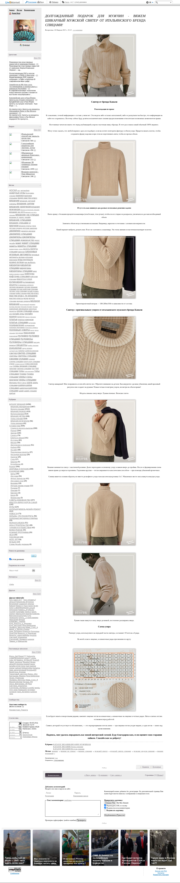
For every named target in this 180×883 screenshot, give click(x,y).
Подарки (14, 488)
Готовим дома (14, 426)
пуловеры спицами (21, 341)
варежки (20, 195)
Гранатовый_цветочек (18, 674)
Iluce (26, 606)
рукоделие (15, 348)
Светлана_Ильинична (18, 637)
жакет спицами (30, 243)
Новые (160, 775)
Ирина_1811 (33, 674)
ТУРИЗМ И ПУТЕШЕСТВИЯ (20, 528)
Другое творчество (18, 479)
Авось (67, 2)
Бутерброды (16, 464)
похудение (19, 333)
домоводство (27, 240)
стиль (11, 584)
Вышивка (14, 483)
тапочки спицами (24, 369)
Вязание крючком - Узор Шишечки (30, 173)
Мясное (14, 443)
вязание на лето (17, 212)
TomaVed (26, 662)
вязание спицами (20, 219)
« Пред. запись (90, 775)
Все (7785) (36, 652)
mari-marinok (31, 666)
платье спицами (18, 322)
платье (13, 319)
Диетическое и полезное (20, 445)
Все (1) (38, 580)
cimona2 (30, 604)
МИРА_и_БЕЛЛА (16, 629)
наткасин (13, 692)
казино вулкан (16, 262)
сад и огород (27, 348)
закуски (21, 252)
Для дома (14, 476)
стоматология (19, 364)
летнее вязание (16, 287)
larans (30, 606)
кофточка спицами (19, 276)
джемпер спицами (20, 233)
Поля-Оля (13, 633)
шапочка (23, 388)
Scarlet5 (12, 612)
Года (29, 616)
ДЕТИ (11, 535)
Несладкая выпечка (18, 455)
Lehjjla (33, 658)
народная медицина (18, 309)
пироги (27, 317)
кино (35, 271)
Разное (13, 431)
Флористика (15, 498)
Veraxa (32, 662)
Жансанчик (13, 620)
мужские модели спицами (144, 751)
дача (34, 226)
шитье (12, 393)
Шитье (13, 474)
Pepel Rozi (10, 13)
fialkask (12, 606)
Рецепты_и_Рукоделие (27, 633)
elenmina (19, 664)
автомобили (25, 190)
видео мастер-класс (27, 198)
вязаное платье (25, 226)
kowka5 (27, 664)
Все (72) (37, 130)
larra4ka (12, 666)
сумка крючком (31, 364)
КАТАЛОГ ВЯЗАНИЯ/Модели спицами (68, 749)
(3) (35, 160)
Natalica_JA (22, 610)
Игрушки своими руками (20, 486)
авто (18, 190)
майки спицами (21, 293)
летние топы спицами (18, 291)
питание (33, 317)
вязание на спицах (27, 214)
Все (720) (37, 594)
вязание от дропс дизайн (20, 217)
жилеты (26, 249)
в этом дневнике (17, 559)
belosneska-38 (22, 602)
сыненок (30, 639)
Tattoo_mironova (15, 662)
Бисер (13, 495)
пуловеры (27, 338)
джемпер (15, 230)
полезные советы (19, 329)
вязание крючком (20, 206)
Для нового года (17, 481)
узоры (22, 376)
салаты (21, 351)
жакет (18, 243)
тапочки (12, 368)
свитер (13, 353)
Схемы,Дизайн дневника (19, 544)
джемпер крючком (28, 231)
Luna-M (32, 608)
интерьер (28, 259)
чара (11, 694)
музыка (35, 306)
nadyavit (18, 668)
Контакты (161, 873)
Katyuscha (31, 656)
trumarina (36, 668)
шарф (21, 391)
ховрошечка (22, 641)
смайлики (68, 800)
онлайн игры (18, 314)
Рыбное (14, 447)
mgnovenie (13, 610)
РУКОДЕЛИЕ (14, 471)
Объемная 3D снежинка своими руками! (29, 164)
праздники (29, 332)
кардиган (14, 265)
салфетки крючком (31, 351)
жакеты (13, 246)
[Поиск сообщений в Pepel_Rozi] (33, 556)
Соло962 (30, 688)
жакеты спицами (27, 246)
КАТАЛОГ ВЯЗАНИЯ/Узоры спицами (68, 747)
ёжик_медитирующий (17, 670)
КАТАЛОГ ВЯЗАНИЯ (17, 404)
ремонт (12, 345)
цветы (24, 383)
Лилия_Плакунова (16, 678)
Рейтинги (55, 2)
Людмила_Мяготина (17, 627)
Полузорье (35, 631)
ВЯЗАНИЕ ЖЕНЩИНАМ (20, 407)
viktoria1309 (20, 614)
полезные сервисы (31, 327)
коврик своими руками (16, 274)
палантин (21, 317)
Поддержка (147, 2)
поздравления (30, 325)
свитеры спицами (27, 356)
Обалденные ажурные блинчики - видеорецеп (30, 155)
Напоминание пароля (80, 796)
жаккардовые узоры (16, 249)
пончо (32, 330)
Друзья (19, 10)
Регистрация (32, 2)
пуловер (23, 335)
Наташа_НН (28, 682)
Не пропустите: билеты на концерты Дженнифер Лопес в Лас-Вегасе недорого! (24, 111)
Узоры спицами (17, 419)
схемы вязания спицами (24, 366)
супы (10, 366)
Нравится (145, 767)
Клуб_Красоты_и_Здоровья (20, 624)
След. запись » (116, 775)
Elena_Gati (13, 656)
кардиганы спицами (20, 271)
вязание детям (25, 203)
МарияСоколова (15, 682)
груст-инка (13, 690)
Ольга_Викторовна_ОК (18, 684)
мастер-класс (33, 293)
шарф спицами (30, 391)
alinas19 (12, 602)
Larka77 (27, 658)
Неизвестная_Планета (18, 710)
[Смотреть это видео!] (15, 137)
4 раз (56, 758)
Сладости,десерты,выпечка (22, 428)
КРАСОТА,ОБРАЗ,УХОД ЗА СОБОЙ (23, 503)
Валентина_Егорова (17, 672)
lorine (11, 608)
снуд (25, 361)
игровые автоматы (20, 254)
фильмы (13, 382)
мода (25, 298)
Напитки (14, 457)
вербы (37, 688)
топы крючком (29, 371)
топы (21, 371)
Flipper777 (19, 606)
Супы (13, 459)
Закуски (14, 433)
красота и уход (24, 279)
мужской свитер (101, 751)
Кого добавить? (29, 600)
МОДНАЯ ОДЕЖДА (16, 523)
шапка (21, 385)
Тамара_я (13, 641)
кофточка (29, 274)
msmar (11, 668)
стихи (11, 364)
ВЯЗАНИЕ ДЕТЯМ (18, 416)
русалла (33, 635)
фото (19, 383)
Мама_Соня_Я (32, 627)
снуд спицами (34, 361)
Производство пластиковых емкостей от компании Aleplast (22, 63)
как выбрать (29, 262)
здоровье (31, 251)
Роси (30, 684)
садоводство (13, 351)
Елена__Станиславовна (28, 618)
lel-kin (35, 606)
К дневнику (103, 775)
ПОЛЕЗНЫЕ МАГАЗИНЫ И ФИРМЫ (23, 518)
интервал (31, 690)
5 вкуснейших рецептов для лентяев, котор (28, 145)
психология (13, 336)
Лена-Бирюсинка (29, 626)
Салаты (14, 435)
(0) (37, 64)
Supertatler (20, 612)
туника (22, 374)
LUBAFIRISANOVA (21, 608)
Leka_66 (12, 660)
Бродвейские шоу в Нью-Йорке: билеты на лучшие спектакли (22, 99)
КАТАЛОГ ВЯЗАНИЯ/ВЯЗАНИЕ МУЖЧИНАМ (72, 744)
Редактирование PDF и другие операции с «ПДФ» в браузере (21, 74)
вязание (14, 200)
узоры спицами (27, 379)
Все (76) (37, 58)
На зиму (14, 450)
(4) (35, 141)
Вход (42, 2)
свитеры (13, 356)
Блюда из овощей (18, 438)
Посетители (27, 735)
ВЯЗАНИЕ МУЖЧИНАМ (20, 421)
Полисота (26, 631)
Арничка (28, 614)
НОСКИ (13, 190)
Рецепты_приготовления (19, 635)
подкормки (32, 323)
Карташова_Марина (17, 676)
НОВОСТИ (13, 514)
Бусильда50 (22, 616)
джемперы (15, 237)
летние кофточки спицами (27, 289)
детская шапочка (29, 228)
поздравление (16, 325)
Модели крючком (17, 414)
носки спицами (24, 311)
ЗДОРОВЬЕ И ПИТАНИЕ (19, 469)
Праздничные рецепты (20, 452)
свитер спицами (26, 353)
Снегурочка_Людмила (18, 639)
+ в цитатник (77, 30)
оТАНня (26, 629)
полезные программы (17, 327)
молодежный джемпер (27, 304)
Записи (11, 10)
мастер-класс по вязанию (23, 295)
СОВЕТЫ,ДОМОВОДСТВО (19, 500)
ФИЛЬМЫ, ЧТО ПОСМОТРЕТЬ (21, 516)
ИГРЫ (11, 507)
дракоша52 (13, 618)
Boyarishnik (13, 604)
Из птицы (14, 440)
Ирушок (22, 620)
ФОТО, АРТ (13, 540)
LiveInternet (13, 2)
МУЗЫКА (12, 542)
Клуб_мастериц (15, 626)
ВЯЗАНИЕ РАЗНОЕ (18, 411)
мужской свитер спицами (120, 751)
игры (20, 259)
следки (32, 359)
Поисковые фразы (30, 737)
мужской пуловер (26, 306)
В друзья (26, 45)
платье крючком (25, 319)
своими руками (18, 358)
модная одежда (23, 301)
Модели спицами (17, 409)
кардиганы (25, 268)
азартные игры (17, 193)
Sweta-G (28, 612)
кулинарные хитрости (25, 285)
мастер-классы (16, 298)
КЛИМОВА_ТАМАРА (17, 622)
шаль (29, 382)
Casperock (23, 604)
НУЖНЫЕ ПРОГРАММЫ (19, 532)
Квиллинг (14, 493)
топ (33, 368)
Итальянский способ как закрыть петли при (30, 136)
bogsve (31, 602)
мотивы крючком (14, 306)
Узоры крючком (17, 423)
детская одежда (15, 228)
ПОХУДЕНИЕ (14, 537)
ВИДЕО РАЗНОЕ (15, 530)
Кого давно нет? (15, 600)
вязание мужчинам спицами (29, 210)
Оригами (14, 491)
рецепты (21, 345)
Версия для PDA (161, 871)
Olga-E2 (31, 610)
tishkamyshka (27, 668)
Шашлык (14, 462)
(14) (36, 169)
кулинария (15, 281)
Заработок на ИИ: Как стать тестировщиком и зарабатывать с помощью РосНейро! (23, 87)
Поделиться (157, 767)
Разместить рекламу (161, 875)
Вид (151, 3)
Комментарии (29, 10)
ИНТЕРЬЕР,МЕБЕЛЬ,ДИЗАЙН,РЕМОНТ (25, 509)
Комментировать (53, 775)
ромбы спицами (33, 345)
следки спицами (16, 361)
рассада (37, 342)
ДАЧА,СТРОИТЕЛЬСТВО (19, 525)
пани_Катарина (15, 631)
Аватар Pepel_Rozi (24, 30)
